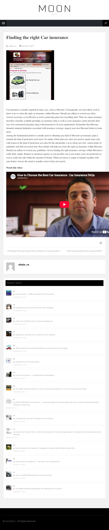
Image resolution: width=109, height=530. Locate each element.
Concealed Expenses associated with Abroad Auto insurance (38, 489)
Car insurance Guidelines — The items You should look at (37, 462)
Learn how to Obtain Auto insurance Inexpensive (34, 321)
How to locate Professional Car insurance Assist (33, 475)
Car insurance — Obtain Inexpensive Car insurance (34, 294)
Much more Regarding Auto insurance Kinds (84, 251)
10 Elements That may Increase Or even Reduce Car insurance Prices (34, 251)
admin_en (12, 46)
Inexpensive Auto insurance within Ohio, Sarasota (34, 308)
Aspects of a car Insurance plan (27, 362)
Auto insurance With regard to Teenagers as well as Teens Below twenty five (45, 448)
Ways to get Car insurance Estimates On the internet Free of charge (41, 348)
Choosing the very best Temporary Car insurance (34, 418)
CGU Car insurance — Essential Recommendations (34, 375)
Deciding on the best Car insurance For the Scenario (35, 335)
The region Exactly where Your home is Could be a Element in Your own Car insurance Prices (51, 389)
